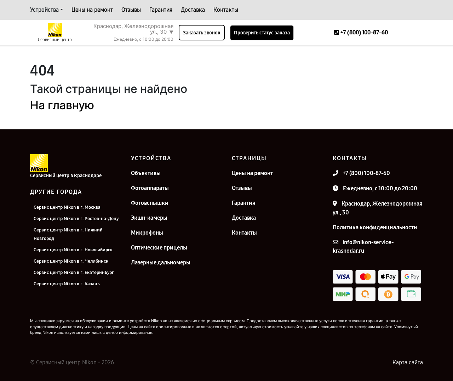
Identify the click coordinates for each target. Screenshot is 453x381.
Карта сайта (407, 362)
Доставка (193, 9)
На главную (62, 105)
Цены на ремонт (92, 9)
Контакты (225, 9)
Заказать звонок (201, 33)
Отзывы (131, 9)
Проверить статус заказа (262, 33)
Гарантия (160, 9)
